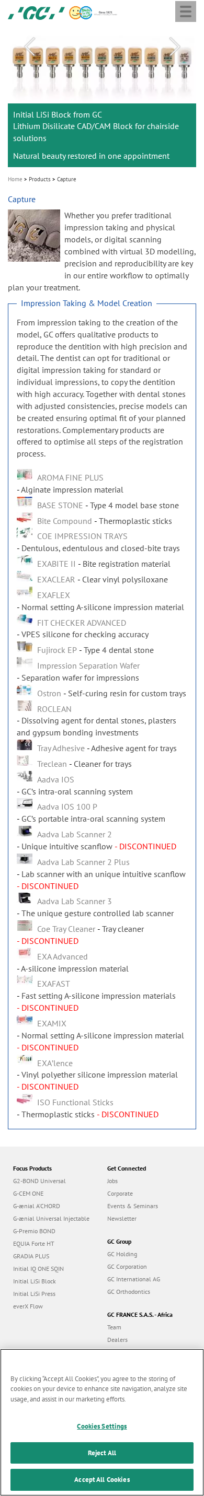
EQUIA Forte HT (33, 1243)
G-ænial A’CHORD (36, 1206)
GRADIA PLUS (31, 1256)
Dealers (117, 1339)
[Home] (36, 12)
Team (114, 1327)
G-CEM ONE (28, 1193)
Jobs (112, 1181)
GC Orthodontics (128, 1291)
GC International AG (133, 1279)
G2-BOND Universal (39, 1181)
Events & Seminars (132, 1206)
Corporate (120, 1193)
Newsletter (122, 1218)
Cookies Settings (102, 1426)
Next (175, 47)
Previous (29, 47)
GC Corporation (127, 1266)
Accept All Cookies (101, 1479)
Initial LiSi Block (34, 1281)
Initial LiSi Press (34, 1294)
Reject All (102, 1452)
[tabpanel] (102, 96)
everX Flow (28, 1306)
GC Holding (122, 1254)
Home (15, 179)
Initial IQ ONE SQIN (38, 1268)
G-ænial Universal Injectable (51, 1218)
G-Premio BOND (34, 1231)
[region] (102, 1422)
